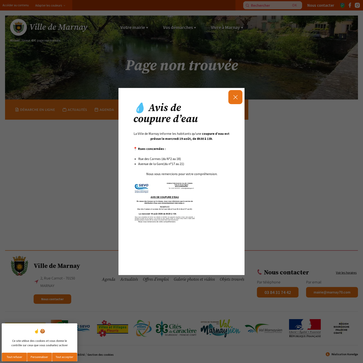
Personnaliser (39, 357)
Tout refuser (14, 357)
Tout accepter (64, 357)
